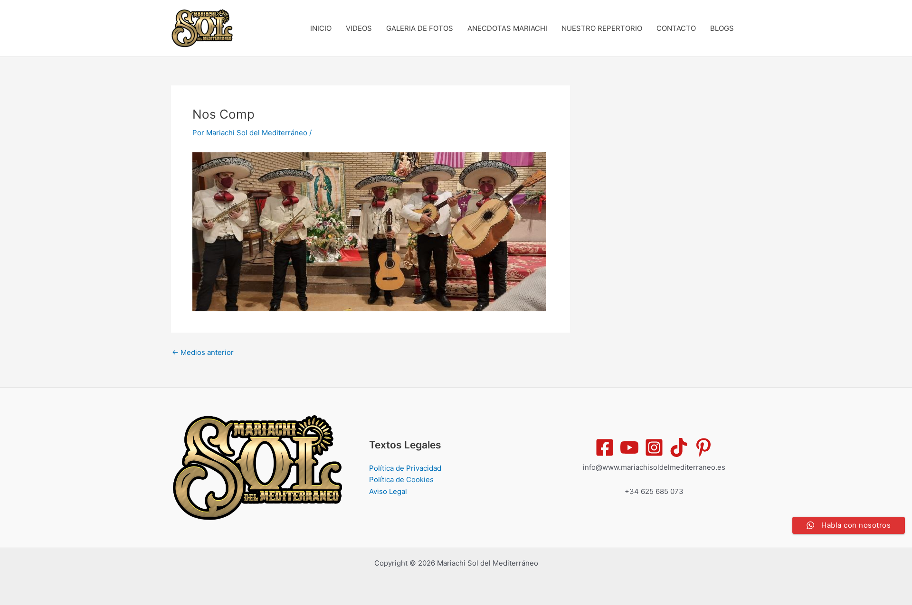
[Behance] (678, 447)
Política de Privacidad (405, 468)
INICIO (321, 28)
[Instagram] (654, 447)
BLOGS (722, 28)
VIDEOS (359, 28)
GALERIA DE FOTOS (419, 28)
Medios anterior (203, 352)
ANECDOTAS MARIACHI (507, 28)
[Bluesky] (703, 447)
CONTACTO (676, 28)
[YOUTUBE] (629, 447)
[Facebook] (604, 447)
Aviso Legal (388, 491)
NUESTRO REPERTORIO (601, 28)
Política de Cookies (401, 479)
